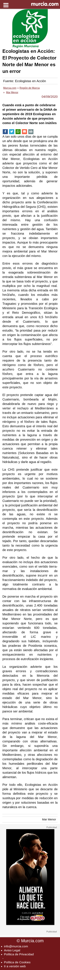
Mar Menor (49, 819)
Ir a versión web (15, 966)
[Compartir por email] (24, 131)
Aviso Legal (12, 950)
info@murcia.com (16, 946)
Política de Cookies (17, 962)
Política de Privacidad (19, 954)
